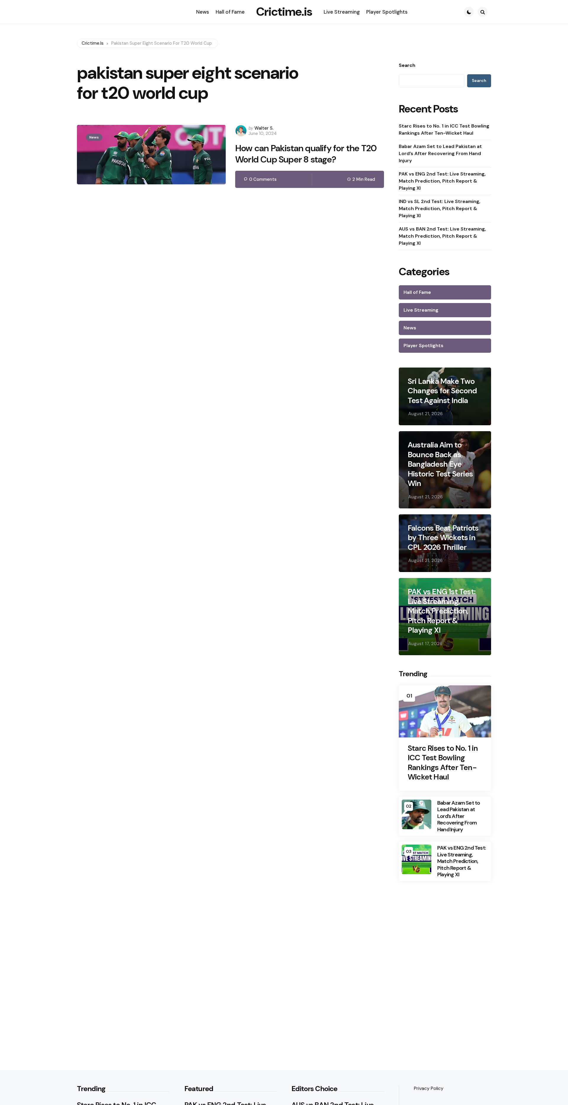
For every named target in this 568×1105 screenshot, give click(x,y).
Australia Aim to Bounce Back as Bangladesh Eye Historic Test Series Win (440, 464)
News (94, 137)
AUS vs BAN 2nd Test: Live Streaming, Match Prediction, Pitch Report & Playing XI (442, 236)
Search (407, 65)
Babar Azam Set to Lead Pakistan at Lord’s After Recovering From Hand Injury (440, 153)
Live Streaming (421, 310)
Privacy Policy (428, 1088)
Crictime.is (284, 11)
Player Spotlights (423, 345)
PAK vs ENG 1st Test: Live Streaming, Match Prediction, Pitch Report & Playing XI (441, 611)
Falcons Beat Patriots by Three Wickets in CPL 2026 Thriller (443, 537)
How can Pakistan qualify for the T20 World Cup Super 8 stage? (306, 154)
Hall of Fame (417, 292)
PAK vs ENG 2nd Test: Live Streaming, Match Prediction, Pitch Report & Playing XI (442, 181)
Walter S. (263, 128)
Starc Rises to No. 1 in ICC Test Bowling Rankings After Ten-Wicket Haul (444, 129)
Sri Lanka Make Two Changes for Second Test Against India (442, 390)
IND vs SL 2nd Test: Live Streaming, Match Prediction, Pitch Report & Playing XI (439, 208)
